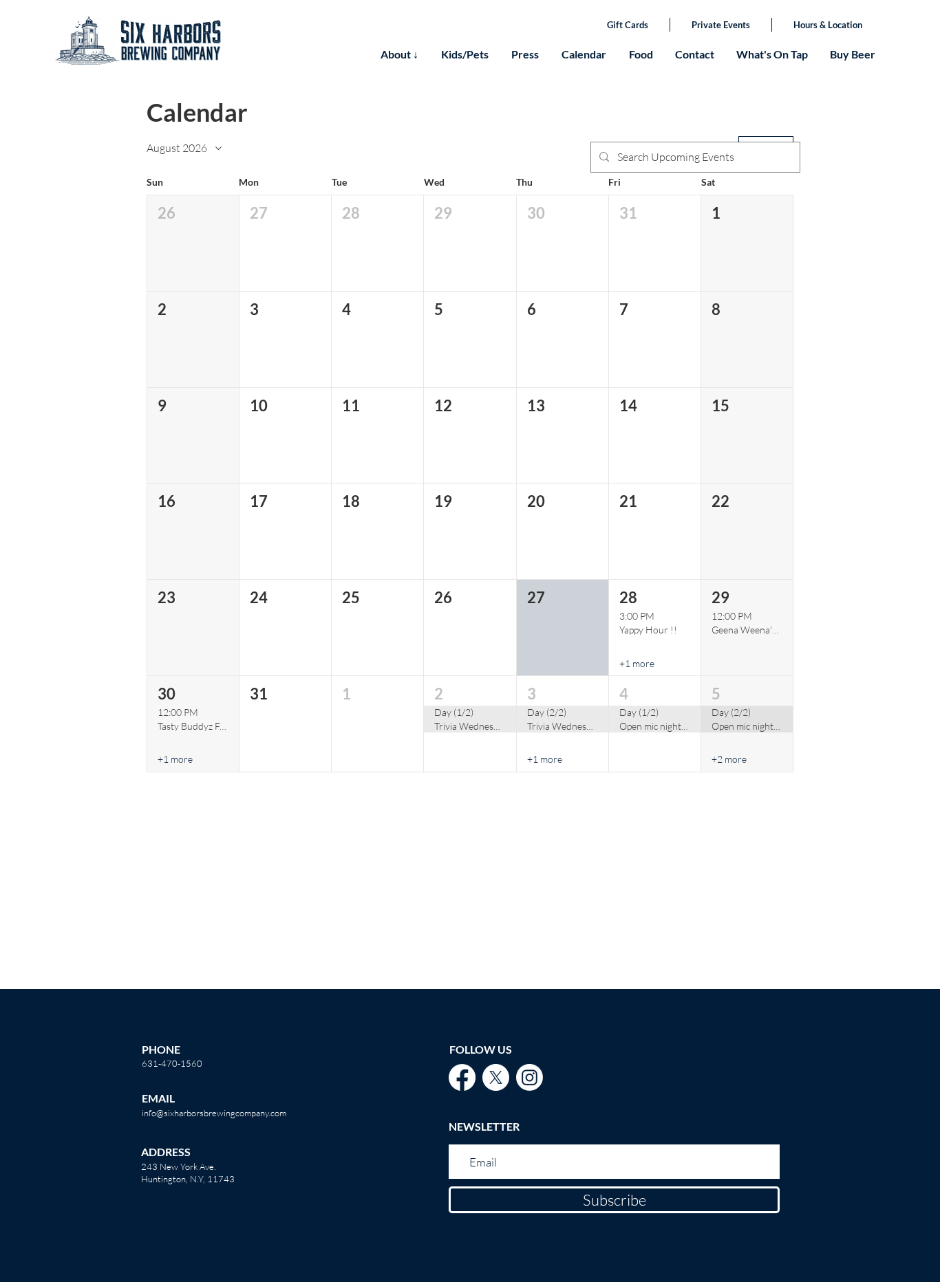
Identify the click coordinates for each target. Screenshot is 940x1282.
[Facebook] (462, 1077)
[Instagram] (529, 1077)
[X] (495, 1077)
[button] (193, 243)
